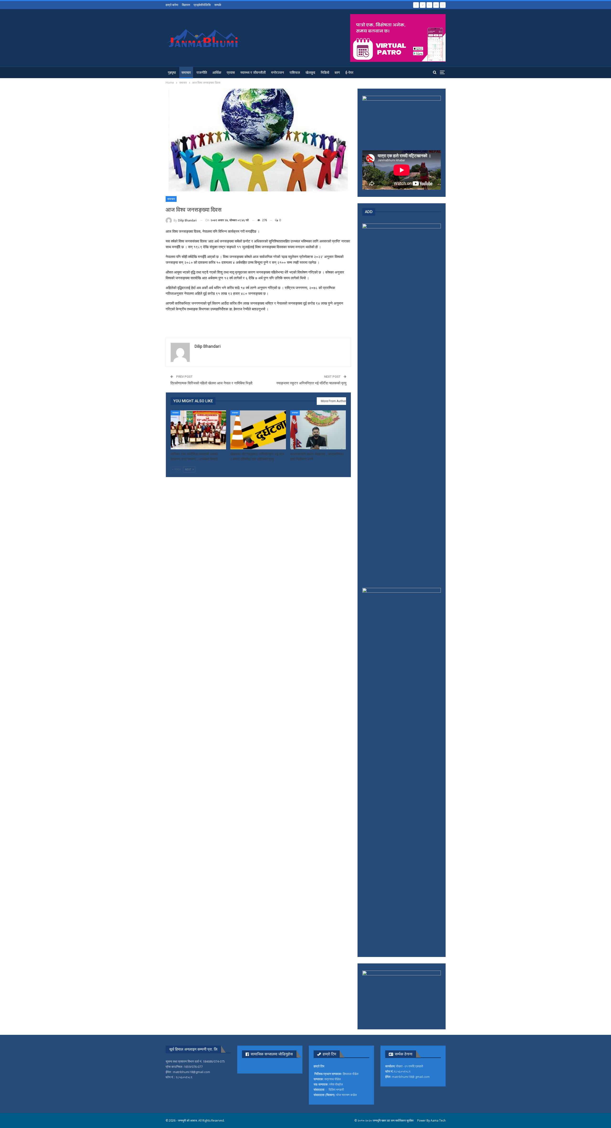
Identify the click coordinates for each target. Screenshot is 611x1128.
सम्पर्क (217, 5)
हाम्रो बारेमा (172, 5)
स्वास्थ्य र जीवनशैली (253, 72)
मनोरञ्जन (277, 72)
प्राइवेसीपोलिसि (202, 5)
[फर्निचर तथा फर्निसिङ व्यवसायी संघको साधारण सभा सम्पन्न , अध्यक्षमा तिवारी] (198, 429)
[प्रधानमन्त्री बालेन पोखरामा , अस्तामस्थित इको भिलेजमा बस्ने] (318, 429)
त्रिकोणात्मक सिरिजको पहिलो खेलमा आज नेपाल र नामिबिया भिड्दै (211, 383)
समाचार (186, 72)
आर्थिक (216, 72)
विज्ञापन (186, 5)
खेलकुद (310, 72)
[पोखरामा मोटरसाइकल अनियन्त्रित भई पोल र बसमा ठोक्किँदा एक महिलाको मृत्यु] (258, 429)
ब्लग (337, 72)
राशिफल (295, 72)
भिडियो (325, 72)
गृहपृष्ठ (172, 72)
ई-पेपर (349, 72)
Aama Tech (438, 1120)
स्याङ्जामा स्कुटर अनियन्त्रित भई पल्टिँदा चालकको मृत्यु (311, 383)
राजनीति (201, 72)
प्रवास (231, 72)
